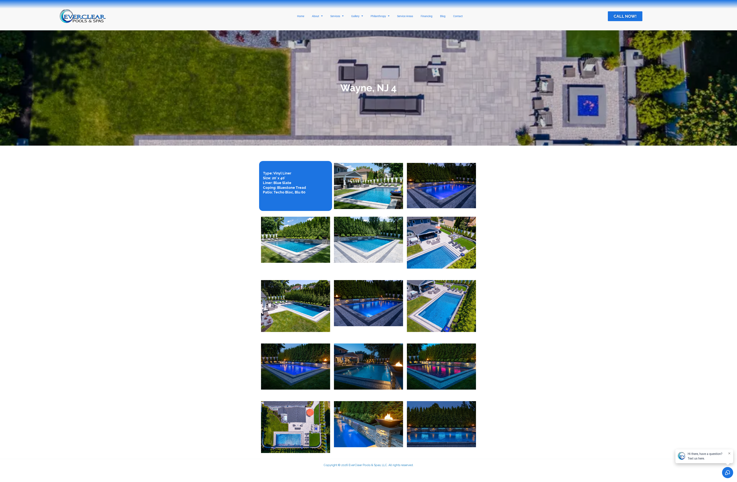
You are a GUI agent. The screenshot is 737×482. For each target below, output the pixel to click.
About (315, 16)
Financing (426, 16)
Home (300, 16)
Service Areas (405, 16)
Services (335, 16)
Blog (442, 16)
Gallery (355, 16)
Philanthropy (378, 16)
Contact (458, 16)
